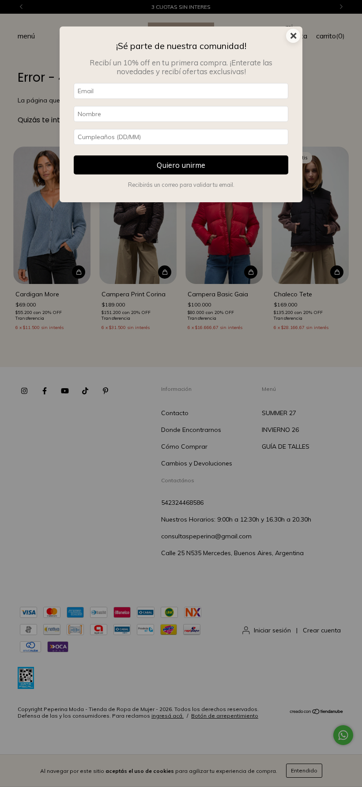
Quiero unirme (181, 165)
